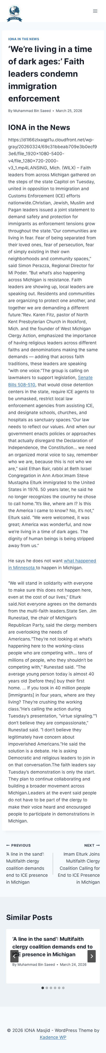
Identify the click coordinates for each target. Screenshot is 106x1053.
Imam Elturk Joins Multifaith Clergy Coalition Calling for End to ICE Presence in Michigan (79, 864)
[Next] (91, 956)
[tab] (42, 988)
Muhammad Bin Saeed (32, 111)
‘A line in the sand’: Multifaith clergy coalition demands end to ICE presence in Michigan (27, 864)
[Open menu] (95, 11)
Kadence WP (53, 1037)
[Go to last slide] (14, 956)
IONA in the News (23, 39)
